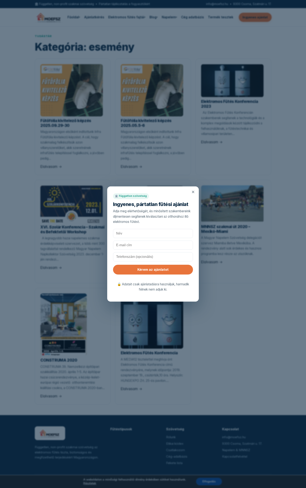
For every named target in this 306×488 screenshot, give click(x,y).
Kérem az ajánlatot (153, 269)
